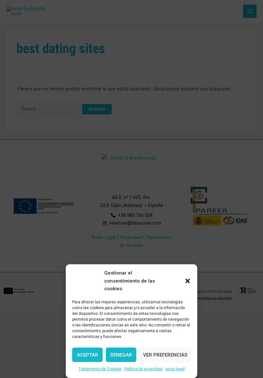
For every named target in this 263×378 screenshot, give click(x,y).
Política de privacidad (143, 369)
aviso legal (175, 369)
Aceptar (87, 355)
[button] (187, 281)
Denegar (121, 355)
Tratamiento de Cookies (100, 369)
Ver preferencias (165, 355)
